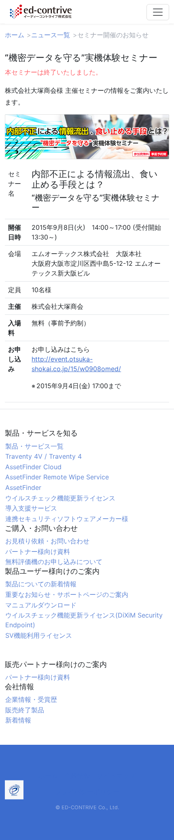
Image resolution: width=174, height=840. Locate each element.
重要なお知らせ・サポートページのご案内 (66, 594)
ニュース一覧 (50, 35)
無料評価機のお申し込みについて (53, 562)
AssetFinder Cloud (33, 467)
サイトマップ (116, 776)
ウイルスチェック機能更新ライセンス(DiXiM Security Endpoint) (84, 620)
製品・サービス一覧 (34, 446)
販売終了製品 (24, 710)
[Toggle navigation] (157, 12)
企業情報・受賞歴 (31, 699)
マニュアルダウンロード (40, 605)
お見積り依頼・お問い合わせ (47, 541)
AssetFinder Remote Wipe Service (57, 477)
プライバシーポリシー (87, 792)
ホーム (14, 35)
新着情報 (18, 720)
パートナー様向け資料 (37, 551)
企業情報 (77, 776)
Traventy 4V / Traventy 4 (43, 456)
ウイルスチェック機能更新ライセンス (60, 498)
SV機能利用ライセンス (38, 635)
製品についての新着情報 (40, 584)
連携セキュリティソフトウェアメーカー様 (66, 519)
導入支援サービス (31, 508)
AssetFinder (23, 487)
